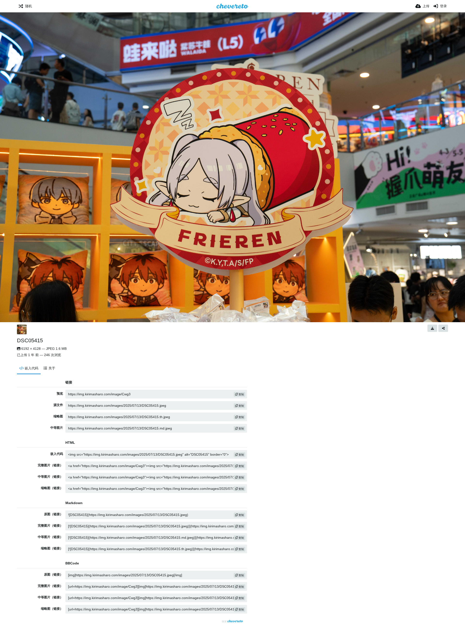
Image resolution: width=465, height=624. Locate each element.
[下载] (432, 328)
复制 (241, 394)
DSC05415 (30, 340)
